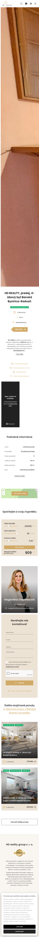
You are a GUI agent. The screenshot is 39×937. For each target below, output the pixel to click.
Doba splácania (9, 531)
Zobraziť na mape (20, 493)
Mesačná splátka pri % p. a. (10, 552)
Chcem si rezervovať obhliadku (21, 691)
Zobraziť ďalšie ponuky (20, 822)
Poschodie (8, 451)
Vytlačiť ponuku (21, 372)
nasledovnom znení (12, 667)
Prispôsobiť (19, 931)
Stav (6, 470)
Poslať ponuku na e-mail (21, 368)
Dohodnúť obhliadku (21, 364)
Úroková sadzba (10, 538)
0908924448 (21, 604)
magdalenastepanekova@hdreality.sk (21, 608)
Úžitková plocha (10, 465)
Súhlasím (19, 927)
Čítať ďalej (19, 354)
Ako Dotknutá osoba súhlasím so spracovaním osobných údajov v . (18, 664)
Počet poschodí (10, 456)
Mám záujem (19, 547)
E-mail (8, 640)
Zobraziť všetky (19, 476)
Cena (6, 447)
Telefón (8, 647)
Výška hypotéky (9, 523)
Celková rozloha (10, 461)
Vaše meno (10, 632)
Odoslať (21, 683)
